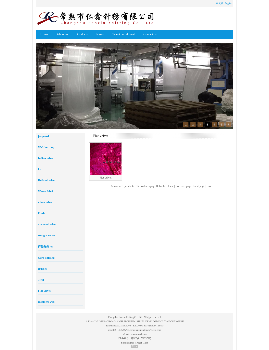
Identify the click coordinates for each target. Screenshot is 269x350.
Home (44, 34)
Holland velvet (46, 180)
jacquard (43, 136)
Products (82, 34)
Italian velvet (46, 158)
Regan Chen (142, 342)
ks (39, 169)
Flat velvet (44, 290)
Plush (41, 213)
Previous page (183, 186)
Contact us (150, 34)
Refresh (160, 186)
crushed (42, 268)
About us (62, 34)
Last (209, 186)
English (228, 3)
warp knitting (46, 257)
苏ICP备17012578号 (141, 338)
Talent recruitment (123, 34)
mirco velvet (45, 202)
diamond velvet (47, 224)
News (100, 34)
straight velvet (46, 235)
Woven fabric (46, 191)
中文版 (219, 3)
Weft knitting (46, 147)
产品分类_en (45, 246)
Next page (199, 186)
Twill (41, 279)
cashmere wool (46, 301)
